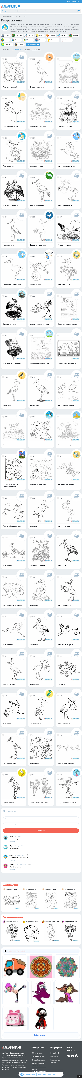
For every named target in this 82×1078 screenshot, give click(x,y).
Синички (30, 40)
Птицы (6, 35)
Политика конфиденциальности (39, 1070)
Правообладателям (38, 1060)
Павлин (75, 35)
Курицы (52, 35)
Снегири (41, 40)
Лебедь (63, 35)
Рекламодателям (38, 1056)
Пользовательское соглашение (38, 1065)
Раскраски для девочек (55, 1061)
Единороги (54, 1056)
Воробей (18, 35)
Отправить (41, 831)
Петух (6, 40)
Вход (68, 1)
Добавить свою (41, 1035)
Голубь (30, 35)
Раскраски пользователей (17, 951)
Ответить (12, 841)
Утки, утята (54, 40)
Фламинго (67, 40)
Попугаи (18, 40)
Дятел (41, 35)
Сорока (20, 44)
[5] (29, 864)
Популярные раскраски (13, 917)
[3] (27, 846)
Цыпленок (8, 44)
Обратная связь (37, 1053)
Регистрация (75, 1)
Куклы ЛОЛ (54, 1053)
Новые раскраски (10, 885)
